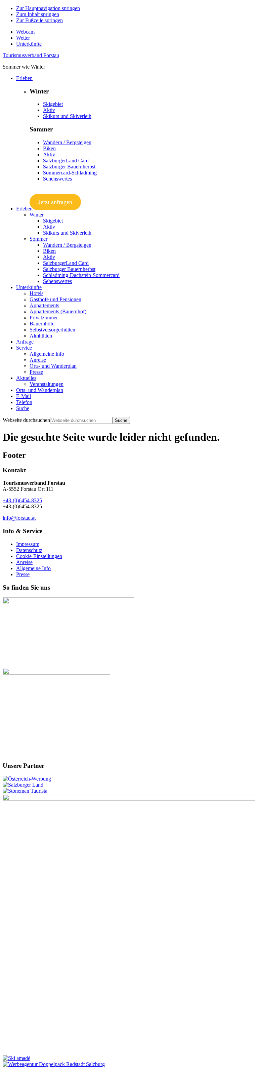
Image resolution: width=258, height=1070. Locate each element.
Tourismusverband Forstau (31, 55)
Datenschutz (29, 550)
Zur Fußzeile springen (39, 20)
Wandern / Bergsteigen (67, 142)
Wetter (23, 38)
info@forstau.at (19, 518)
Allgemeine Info (33, 568)
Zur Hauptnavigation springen (48, 8)
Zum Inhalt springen (37, 14)
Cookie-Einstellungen (39, 556)
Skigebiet (53, 104)
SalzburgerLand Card (66, 160)
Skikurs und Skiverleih (67, 116)
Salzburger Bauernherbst (69, 166)
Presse (23, 574)
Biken (49, 148)
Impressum (27, 544)
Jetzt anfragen (55, 202)
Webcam (25, 32)
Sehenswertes (57, 179)
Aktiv (49, 110)
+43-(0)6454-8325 (22, 500)
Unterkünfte (29, 44)
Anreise (24, 562)
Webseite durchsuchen (26, 420)
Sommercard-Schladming (70, 172)
